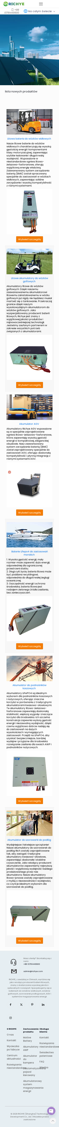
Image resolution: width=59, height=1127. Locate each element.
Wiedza (43, 1067)
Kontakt (11, 1040)
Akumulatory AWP (29, 1048)
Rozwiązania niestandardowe (13, 1066)
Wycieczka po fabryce (13, 1048)
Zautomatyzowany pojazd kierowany (29, 1072)
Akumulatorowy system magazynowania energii (29, 1086)
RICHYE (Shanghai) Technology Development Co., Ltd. (29, 1115)
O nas (10, 1034)
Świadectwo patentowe (45, 1054)
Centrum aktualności (13, 1057)
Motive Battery (27, 1039)
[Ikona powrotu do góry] (53, 1121)
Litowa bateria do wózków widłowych (29, 138)
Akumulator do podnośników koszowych (29, 686)
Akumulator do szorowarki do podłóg (29, 840)
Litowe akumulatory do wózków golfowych (29, 279)
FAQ (41, 1061)
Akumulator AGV (29, 424)
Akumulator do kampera (29, 1059)
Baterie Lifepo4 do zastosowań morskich (29, 553)
